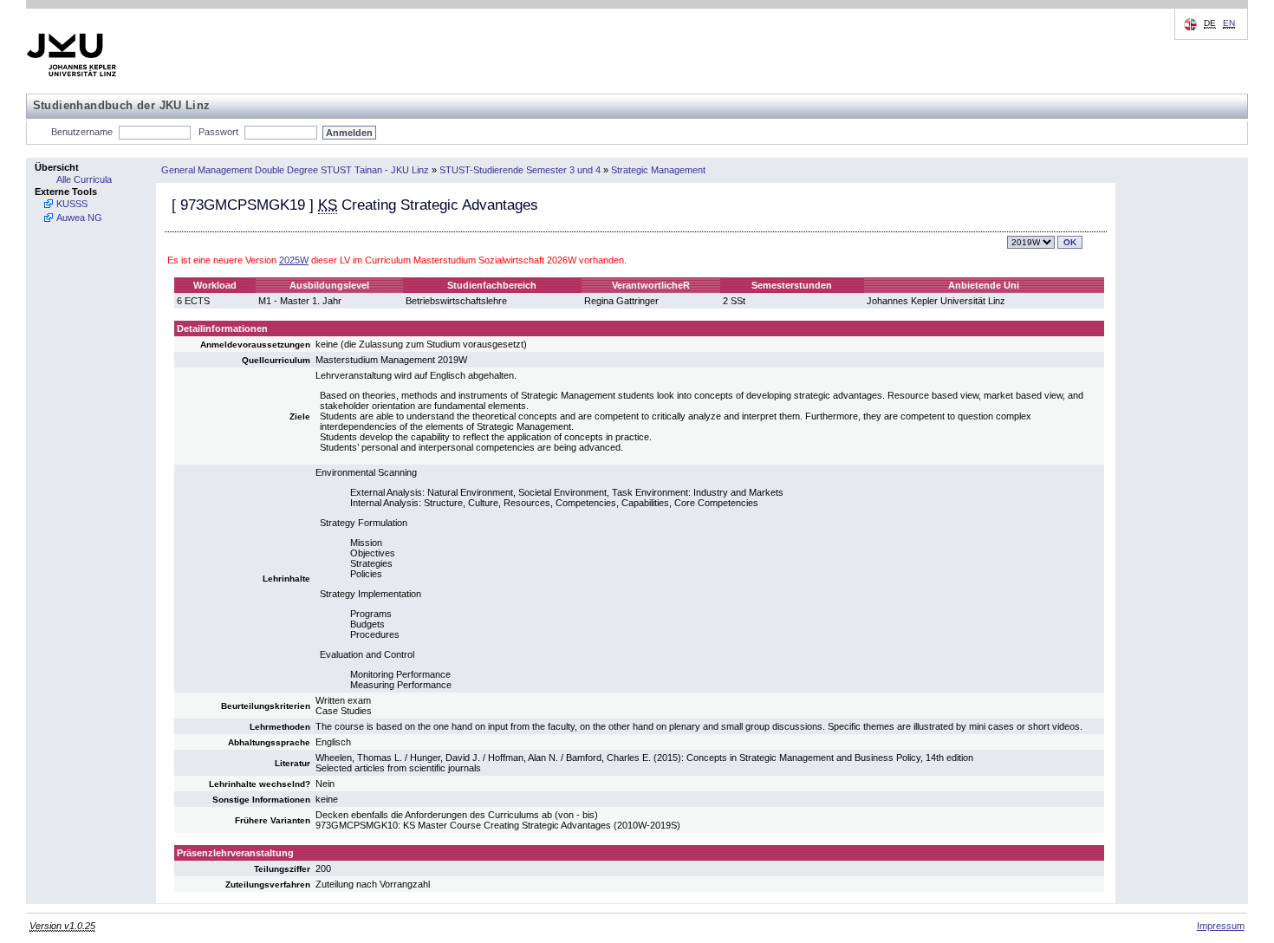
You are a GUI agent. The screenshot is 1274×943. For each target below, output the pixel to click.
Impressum (1221, 925)
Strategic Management (658, 170)
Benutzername (82, 132)
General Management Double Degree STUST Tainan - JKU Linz (295, 170)
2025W (294, 260)
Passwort (218, 132)
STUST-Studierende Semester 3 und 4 (520, 170)
